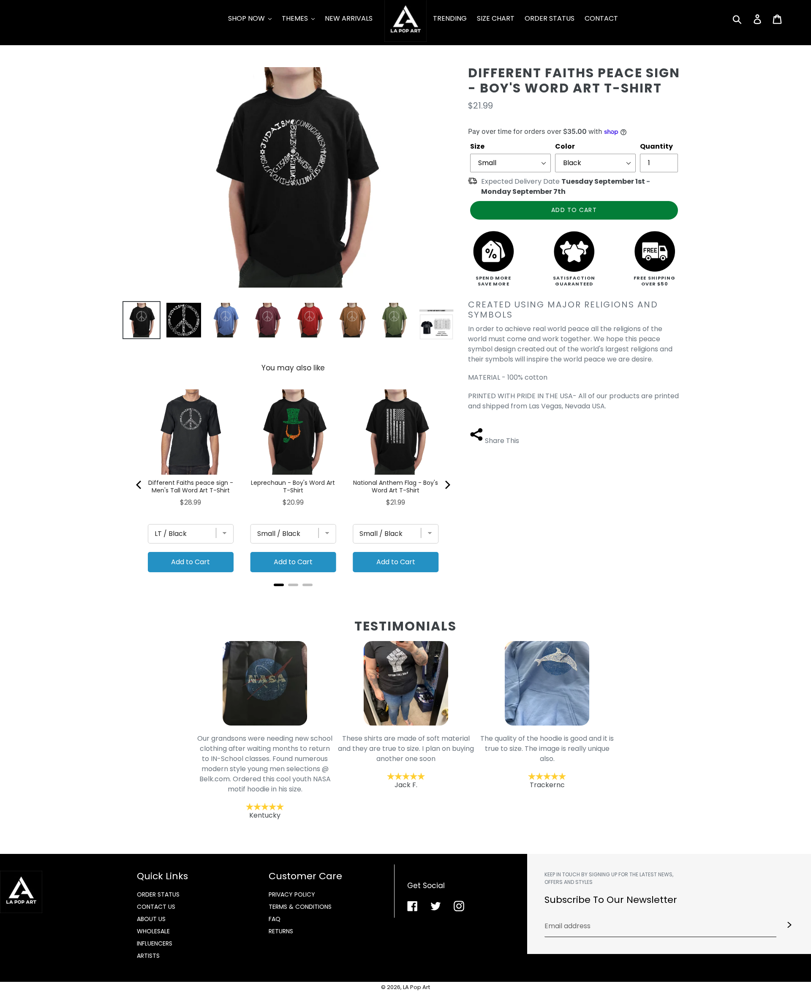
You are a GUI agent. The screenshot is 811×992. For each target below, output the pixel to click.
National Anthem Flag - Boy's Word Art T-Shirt (395, 486)
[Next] (446, 484)
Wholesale (153, 931)
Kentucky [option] (264, 777)
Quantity (656, 146)
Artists (148, 955)
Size (477, 146)
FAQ (274, 919)
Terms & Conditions (300, 906)
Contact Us (156, 906)
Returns (281, 931)
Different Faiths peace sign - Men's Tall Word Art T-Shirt (190, 486)
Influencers (154, 943)
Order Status (158, 894)
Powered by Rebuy (293, 596)
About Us (151, 919)
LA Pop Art (416, 987)
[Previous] (139, 484)
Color (565, 146)
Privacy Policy (292, 894)
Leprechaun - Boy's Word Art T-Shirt (293, 486)
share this (502, 441)
